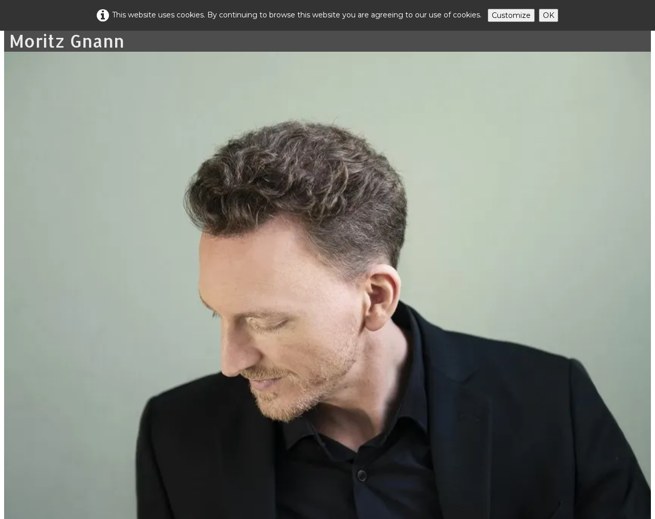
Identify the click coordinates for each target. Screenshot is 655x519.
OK (548, 15)
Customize (511, 15)
